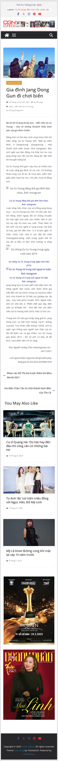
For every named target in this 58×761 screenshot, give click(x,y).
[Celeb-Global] (6, 35)
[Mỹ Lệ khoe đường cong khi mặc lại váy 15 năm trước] (29, 521)
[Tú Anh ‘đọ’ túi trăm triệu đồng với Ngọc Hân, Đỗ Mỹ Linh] (29, 468)
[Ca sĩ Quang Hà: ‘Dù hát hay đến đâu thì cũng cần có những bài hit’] (29, 412)
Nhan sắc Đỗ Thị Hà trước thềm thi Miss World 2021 (29, 375)
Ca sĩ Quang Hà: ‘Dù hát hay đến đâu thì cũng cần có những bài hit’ (28, 446)
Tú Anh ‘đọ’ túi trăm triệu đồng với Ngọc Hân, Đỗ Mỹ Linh (27, 500)
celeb (11, 106)
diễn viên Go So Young (24, 106)
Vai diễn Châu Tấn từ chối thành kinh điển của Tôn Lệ (27, 390)
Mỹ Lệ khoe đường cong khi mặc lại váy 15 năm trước (28, 553)
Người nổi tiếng (14, 83)
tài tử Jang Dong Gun (14, 110)
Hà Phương (38, 102)
